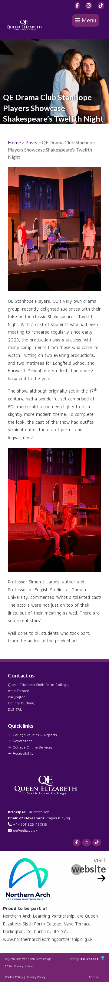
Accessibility (23, 753)
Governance (22, 741)
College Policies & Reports (35, 735)
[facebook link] (77, 5)
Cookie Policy (14, 977)
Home (14, 142)
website (89, 869)
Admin (93, 977)
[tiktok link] (100, 5)
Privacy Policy (35, 977)
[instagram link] (88, 5)
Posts (31, 142)
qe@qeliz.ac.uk (25, 830)
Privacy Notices (24, 966)
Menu (88, 20)
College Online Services (32, 747)
